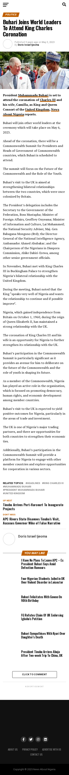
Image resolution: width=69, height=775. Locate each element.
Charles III (48, 100)
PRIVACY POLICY (30, 749)
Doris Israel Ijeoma (28, 45)
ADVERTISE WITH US (51, 749)
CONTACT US (36, 754)
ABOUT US (13, 749)
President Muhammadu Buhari (24, 490)
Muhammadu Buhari (33, 95)
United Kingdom (37, 109)
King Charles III (54, 483)
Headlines (33, 483)
